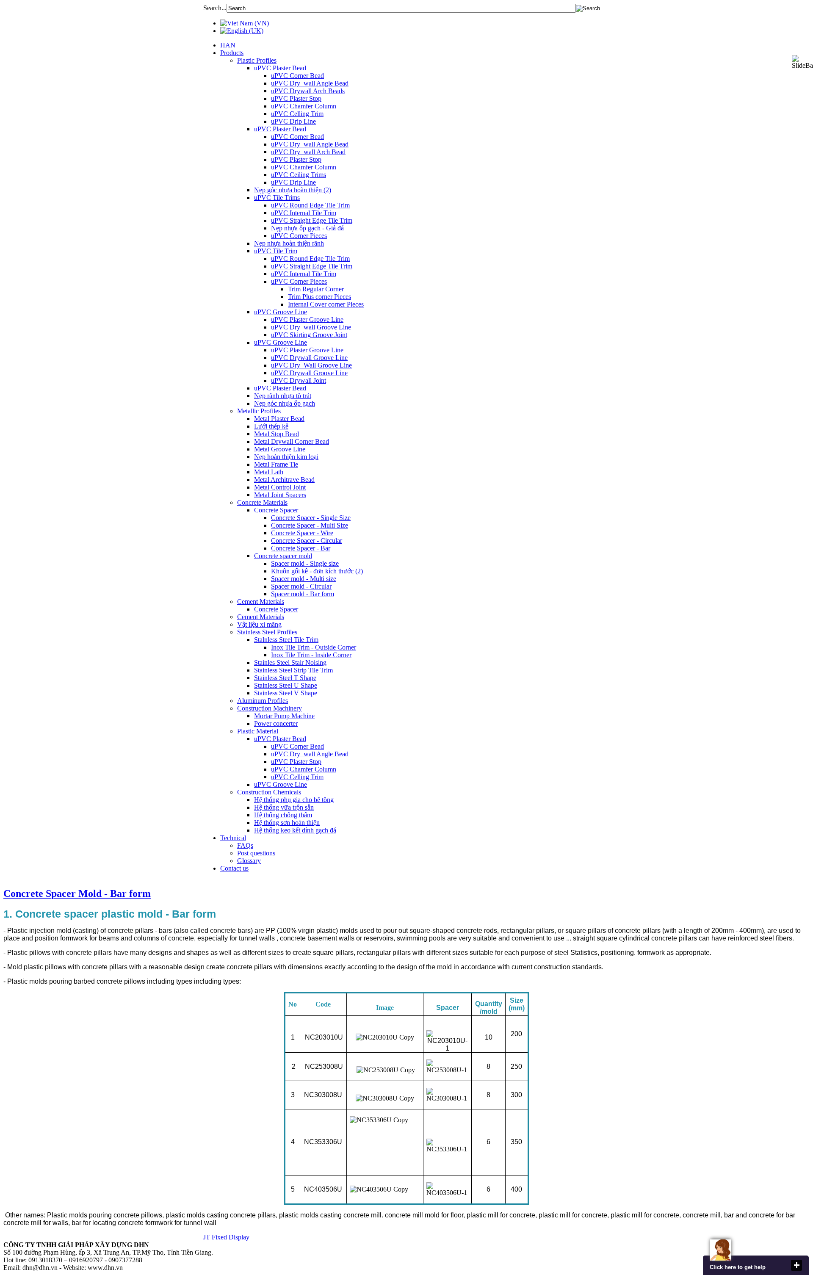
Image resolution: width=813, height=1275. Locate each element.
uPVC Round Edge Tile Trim (310, 205)
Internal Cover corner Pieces (326, 304)
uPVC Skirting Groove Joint (309, 334)
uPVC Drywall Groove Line (309, 357)
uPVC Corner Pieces (299, 235)
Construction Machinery (269, 708)
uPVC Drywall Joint (298, 380)
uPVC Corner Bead (297, 75)
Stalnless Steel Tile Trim (286, 639)
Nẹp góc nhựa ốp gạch (284, 403)
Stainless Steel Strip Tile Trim (293, 670)
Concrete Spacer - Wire (302, 533)
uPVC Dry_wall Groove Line (311, 327)
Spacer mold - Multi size (303, 578)
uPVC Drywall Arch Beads (308, 90)
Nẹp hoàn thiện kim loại (286, 456)
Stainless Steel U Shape (285, 685)
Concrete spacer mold (283, 555)
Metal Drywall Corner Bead (291, 441)
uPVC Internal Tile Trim (303, 212)
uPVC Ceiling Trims (298, 174)
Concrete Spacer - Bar (300, 548)
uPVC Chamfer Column (303, 106)
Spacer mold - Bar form (302, 593)
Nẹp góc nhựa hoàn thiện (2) (292, 190)
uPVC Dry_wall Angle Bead (309, 83)
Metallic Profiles (259, 411)
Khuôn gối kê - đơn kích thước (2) (317, 571)
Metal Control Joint (280, 487)
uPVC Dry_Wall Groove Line (311, 365)
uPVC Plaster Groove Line (307, 319)
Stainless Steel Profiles (267, 632)
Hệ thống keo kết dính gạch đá (295, 830)
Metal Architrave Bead (284, 479)
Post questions (256, 853)
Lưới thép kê (271, 426)
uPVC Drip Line (293, 121)
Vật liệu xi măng (259, 624)
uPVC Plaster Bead (280, 68)
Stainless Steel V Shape (285, 693)
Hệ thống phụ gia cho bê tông (294, 799)
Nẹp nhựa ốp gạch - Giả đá (307, 228)
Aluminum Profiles (262, 700)
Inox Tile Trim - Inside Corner (311, 654)
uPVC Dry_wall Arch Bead (308, 151)
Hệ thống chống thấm (283, 815)
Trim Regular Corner (316, 289)
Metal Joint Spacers (280, 494)
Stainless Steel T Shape (285, 677)
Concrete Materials (262, 502)
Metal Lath (268, 472)
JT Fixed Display (226, 1237)
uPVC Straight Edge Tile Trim (311, 220)
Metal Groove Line (279, 449)
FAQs (245, 845)
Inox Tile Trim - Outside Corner (313, 647)
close (796, 1265)
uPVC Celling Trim (297, 113)
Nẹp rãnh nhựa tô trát (282, 395)
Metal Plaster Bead (279, 418)
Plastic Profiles (257, 60)
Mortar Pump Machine (284, 715)
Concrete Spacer (276, 510)
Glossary (249, 860)
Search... (215, 7)
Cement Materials (260, 601)
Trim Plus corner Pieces (319, 296)
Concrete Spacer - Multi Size (309, 525)
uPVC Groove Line (280, 311)
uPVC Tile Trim (275, 250)
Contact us (234, 868)
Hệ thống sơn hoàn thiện (287, 822)
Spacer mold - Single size (305, 563)
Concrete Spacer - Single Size (311, 517)
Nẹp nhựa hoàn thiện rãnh (289, 243)
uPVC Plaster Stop (296, 98)
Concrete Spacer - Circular (306, 540)
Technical (233, 837)
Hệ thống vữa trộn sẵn (284, 807)
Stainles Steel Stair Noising (290, 662)
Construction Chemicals (269, 792)
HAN (227, 45)
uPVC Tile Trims (277, 197)
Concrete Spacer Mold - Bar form (77, 893)
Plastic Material (257, 731)
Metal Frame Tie (276, 464)
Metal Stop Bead (276, 433)
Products (231, 52)
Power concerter (276, 723)
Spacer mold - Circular (301, 586)
